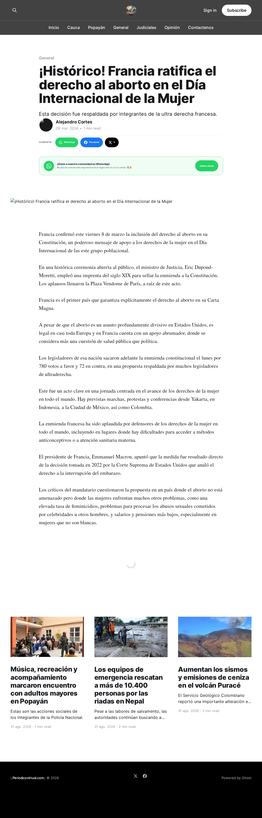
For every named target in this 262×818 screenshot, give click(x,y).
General (120, 27)
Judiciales (146, 27)
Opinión (172, 27)
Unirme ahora (207, 165)
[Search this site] (14, 10)
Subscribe (236, 10)
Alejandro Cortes (74, 121)
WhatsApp (69, 142)
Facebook (94, 142)
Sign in (210, 10)
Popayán (96, 27)
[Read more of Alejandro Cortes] (46, 125)
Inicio (54, 27)
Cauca (73, 27)
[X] (136, 776)
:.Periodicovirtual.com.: (28, 778)
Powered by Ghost (237, 778)
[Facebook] (145, 776)
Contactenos (201, 27)
